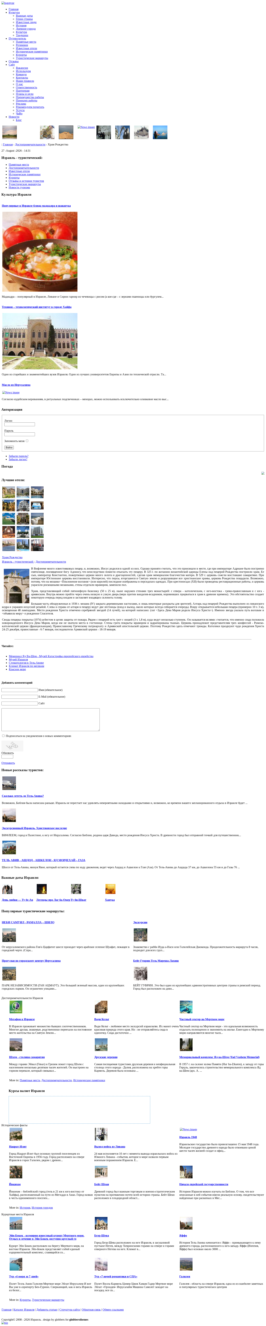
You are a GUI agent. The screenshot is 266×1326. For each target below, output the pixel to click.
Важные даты (24, 15)
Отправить (8, 762)
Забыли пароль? (18, 456)
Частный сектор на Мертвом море (201, 1019)
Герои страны (24, 18)
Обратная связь (91, 1309)
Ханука (110, 899)
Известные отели (26, 48)
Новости (14, 116)
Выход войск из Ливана (109, 1146)
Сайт (12, 64)
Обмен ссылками (113, 1309)
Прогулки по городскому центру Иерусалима (31, 960)
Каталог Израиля (23, 1309)
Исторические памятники (32, 51)
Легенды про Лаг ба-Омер (53, 899)
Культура (14, 12)
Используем (23, 71)
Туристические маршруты (32, 58)
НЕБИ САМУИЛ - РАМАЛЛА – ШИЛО (28, 922)
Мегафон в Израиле (22, 1019)
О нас (19, 84)
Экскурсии (140, 922)
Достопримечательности (30, 144)
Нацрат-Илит (18, 1146)
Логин (8, 420)
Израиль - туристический (18, 561)
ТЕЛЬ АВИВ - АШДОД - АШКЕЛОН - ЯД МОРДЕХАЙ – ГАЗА (43, 860)
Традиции (22, 35)
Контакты (22, 77)
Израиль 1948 (188, 1137)
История (21, 25)
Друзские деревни (105, 1057)
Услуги (20, 110)
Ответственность (26, 87)
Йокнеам (15, 1184)
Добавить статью (46, 1309)
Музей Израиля (18, 659)
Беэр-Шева (101, 1235)
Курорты (21, 54)
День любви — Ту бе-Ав (17, 899)
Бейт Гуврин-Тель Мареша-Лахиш (156, 960)
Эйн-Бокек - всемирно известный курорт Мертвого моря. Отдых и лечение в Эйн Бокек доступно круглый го (46, 1237)
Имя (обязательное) (50, 689)
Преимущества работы (30, 97)
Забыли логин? (18, 459)
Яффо (183, 1235)
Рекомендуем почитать (30, 107)
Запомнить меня (14, 441)
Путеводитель (17, 38)
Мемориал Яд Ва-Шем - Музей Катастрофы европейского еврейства (51, 656)
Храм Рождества (12, 557)
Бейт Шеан (101, 1184)
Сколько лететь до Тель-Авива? (23, 795)
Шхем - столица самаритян (27, 1057)
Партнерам (22, 90)
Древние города (26, 28)
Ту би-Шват (78, 899)
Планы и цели (24, 93)
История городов (42, 1207)
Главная (13, 9)
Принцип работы (26, 100)
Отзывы (14, 61)
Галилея (184, 1276)
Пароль (8, 430)
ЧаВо (19, 113)
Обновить (7, 752)
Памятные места (26, 41)
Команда (21, 74)
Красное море (17, 669)
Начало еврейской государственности (203, 1184)
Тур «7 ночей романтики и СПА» (115, 1276)
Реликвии (22, 45)
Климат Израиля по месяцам (26, 666)
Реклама (21, 103)
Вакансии (22, 67)
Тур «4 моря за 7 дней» (24, 1276)
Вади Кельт (101, 1019)
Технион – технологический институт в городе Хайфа (36, 306)
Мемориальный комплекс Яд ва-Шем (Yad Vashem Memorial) (219, 1057)
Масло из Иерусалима (16, 384)
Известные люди (26, 22)
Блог (19, 120)
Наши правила (25, 80)
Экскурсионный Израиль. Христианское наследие (34, 828)
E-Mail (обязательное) (52, 696)
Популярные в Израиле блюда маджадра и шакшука (36, 205)
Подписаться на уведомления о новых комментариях (38, 735)
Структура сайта (69, 1309)
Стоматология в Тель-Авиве (26, 662)
